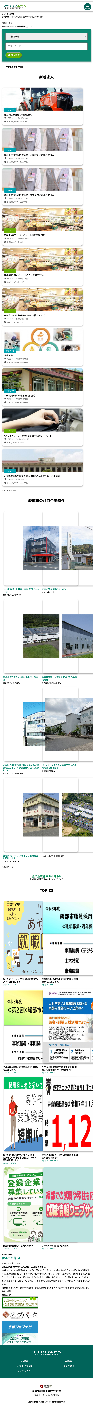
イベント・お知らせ (24, 1365)
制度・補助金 (69, 1365)
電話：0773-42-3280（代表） (46, 1394)
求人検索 (15, 55)
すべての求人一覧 (9, 490)
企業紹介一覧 (7, 867)
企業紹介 (69, 1361)
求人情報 (24, 1361)
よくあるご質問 (24, 1370)
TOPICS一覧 (7, 1254)
